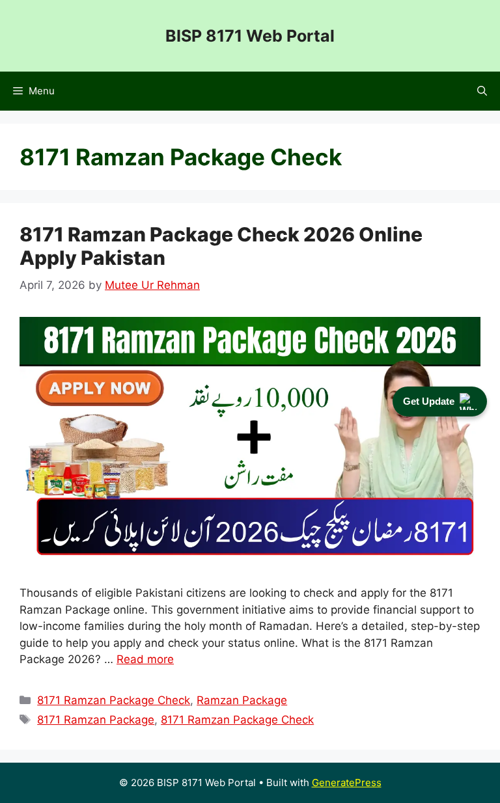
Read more (145, 659)
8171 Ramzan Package (95, 719)
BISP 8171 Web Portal (250, 36)
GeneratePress (347, 782)
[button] (482, 91)
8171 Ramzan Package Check (113, 700)
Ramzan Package (242, 700)
